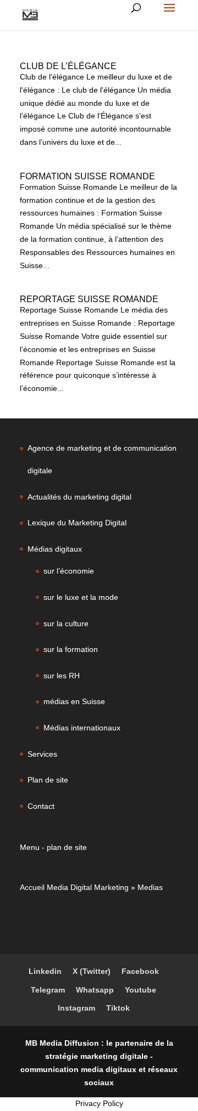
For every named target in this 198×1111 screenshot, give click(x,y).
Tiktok (118, 1008)
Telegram (48, 989)
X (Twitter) (92, 971)
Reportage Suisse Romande (89, 299)
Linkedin (45, 971)
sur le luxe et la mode (80, 597)
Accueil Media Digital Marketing (74, 887)
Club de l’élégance (68, 66)
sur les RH (61, 675)
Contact (41, 806)
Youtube (140, 989)
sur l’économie (68, 570)
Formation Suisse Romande (87, 176)
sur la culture (66, 623)
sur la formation (70, 649)
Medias (150, 887)
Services (42, 754)
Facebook (140, 971)
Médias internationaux (81, 727)
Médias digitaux (55, 549)
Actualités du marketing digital (79, 496)
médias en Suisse (74, 701)
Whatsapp (95, 989)
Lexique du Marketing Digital (77, 522)
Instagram (76, 1008)
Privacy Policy (99, 1103)
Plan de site (48, 779)
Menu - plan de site (53, 847)
